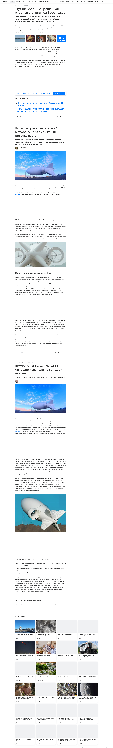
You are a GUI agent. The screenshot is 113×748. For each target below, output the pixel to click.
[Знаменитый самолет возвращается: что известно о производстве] (67, 714)
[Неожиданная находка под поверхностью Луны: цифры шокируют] (46, 630)
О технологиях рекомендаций (92, 747)
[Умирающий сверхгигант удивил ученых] (25, 630)
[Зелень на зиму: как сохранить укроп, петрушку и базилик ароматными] (46, 672)
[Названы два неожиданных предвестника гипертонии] (88, 714)
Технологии (25, 5)
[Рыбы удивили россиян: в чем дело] (67, 651)
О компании (6, 747)
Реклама (11, 747)
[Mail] (2, 1)
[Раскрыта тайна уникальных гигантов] (25, 735)
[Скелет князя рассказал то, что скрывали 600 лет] (88, 630)
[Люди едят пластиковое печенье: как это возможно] (46, 714)
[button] (20, 38)
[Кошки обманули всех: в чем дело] (46, 693)
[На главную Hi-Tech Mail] (6, 1)
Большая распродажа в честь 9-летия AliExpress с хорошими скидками (33, 93)
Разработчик (19, 431)
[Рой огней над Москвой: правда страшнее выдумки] (25, 651)
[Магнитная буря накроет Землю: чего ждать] (88, 672)
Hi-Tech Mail (29, 124)
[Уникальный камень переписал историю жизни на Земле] (67, 630)
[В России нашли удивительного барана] (46, 735)
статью (29, 598)
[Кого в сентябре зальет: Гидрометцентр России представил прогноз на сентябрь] (67, 672)
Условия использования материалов (78, 747)
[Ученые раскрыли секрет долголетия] (46, 651)
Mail (2, 747)
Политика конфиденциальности (105, 747)
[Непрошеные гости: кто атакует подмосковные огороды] (25, 693)
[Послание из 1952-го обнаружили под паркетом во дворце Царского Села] (25, 672)
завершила (18, 421)
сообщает (18, 194)
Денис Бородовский (24, 380)
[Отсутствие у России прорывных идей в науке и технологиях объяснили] (67, 735)
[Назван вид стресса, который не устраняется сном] (88, 735)
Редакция (68, 747)
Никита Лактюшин (23, 147)
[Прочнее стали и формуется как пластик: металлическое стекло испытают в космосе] (67, 693)
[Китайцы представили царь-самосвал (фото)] (88, 651)
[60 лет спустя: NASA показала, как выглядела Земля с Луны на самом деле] (88, 693)
